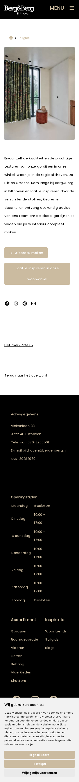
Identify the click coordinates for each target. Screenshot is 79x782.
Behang (17, 664)
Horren (16, 655)
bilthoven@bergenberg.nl (45, 450)
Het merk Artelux (18, 345)
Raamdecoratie (24, 639)
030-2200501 (38, 442)
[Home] (11, 38)
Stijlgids (52, 639)
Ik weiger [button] (39, 764)
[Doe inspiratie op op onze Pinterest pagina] (26, 304)
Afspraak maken (29, 252)
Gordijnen (19, 631)
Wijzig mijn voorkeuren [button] (39, 773)
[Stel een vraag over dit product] (35, 304)
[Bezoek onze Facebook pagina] (8, 304)
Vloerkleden (21, 672)
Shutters (18, 680)
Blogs (50, 647)
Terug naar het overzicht (25, 375)
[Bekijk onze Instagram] (17, 304)
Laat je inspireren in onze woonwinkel (37, 273)
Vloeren (17, 647)
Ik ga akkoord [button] (39, 755)
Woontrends (56, 631)
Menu (57, 8)
